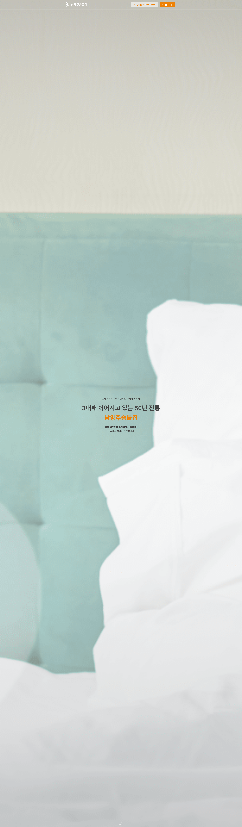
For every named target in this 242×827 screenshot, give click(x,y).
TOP (235, 798)
